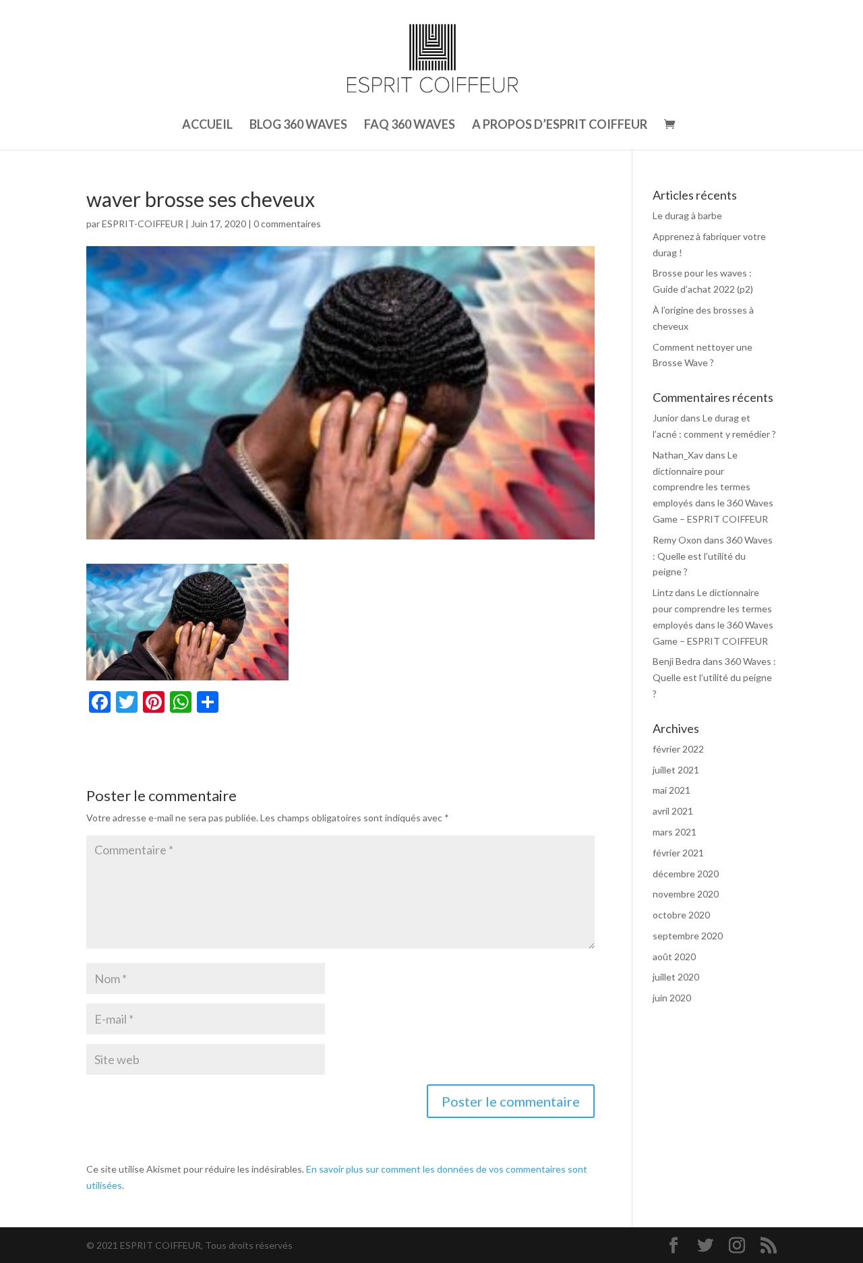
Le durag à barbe (687, 215)
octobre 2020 (681, 914)
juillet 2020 (676, 976)
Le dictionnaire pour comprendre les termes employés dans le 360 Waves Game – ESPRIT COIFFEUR (713, 487)
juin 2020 (672, 997)
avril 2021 (673, 811)
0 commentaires (287, 223)
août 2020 (674, 956)
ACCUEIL (207, 125)
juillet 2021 (676, 769)
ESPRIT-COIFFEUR (142, 223)
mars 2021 (674, 832)
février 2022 (678, 749)
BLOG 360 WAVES (298, 125)
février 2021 (678, 852)
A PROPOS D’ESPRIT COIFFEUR (559, 125)
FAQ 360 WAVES (409, 125)
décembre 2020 (686, 873)
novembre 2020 (686, 894)
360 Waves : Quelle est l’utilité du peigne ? (713, 556)
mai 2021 (671, 790)
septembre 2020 (688, 935)
